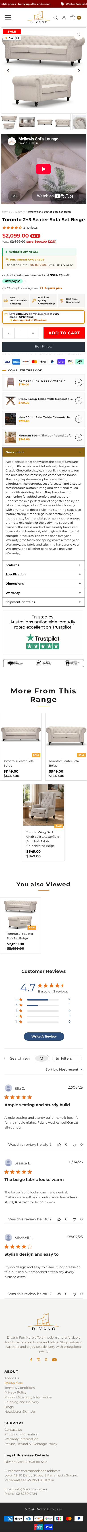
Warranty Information (21, 1439)
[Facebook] (31, 1360)
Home (6, 211)
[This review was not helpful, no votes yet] (74, 1144)
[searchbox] (19, 1058)
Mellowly (19, 211)
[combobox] (64, 1069)
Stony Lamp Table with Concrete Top (47, 399)
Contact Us (13, 1430)
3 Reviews (30, 227)
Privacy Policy (15, 1392)
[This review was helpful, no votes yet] (59, 1144)
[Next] (79, 70)
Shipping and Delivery (21, 1402)
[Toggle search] (55, 17)
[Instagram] (38, 1360)
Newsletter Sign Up (19, 1412)
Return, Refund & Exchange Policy (30, 1444)
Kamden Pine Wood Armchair (42, 380)
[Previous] (8, 70)
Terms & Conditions (19, 1388)
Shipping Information (21, 1434)
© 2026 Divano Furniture (43, 1509)
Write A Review (44, 1036)
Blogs (9, 1407)
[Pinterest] (46, 1360)
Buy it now (43, 346)
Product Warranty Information (28, 1397)
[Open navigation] (8, 17)
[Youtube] (54, 1360)
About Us (11, 1378)
